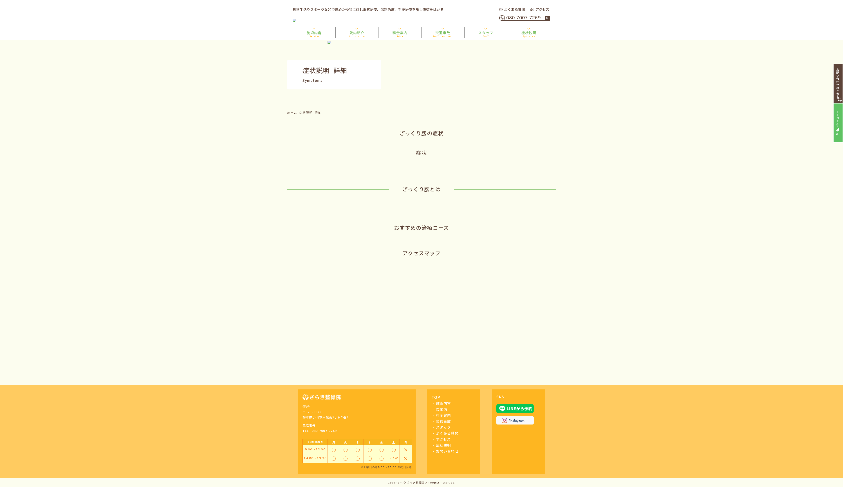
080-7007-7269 (527, 18)
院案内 (441, 409)
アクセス (542, 9)
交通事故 (443, 33)
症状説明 (528, 33)
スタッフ (485, 33)
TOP (436, 397)
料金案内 (400, 33)
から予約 (838, 123)
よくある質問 (514, 9)
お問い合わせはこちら (838, 83)
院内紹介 (357, 33)
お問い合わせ (447, 451)
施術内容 (314, 33)
